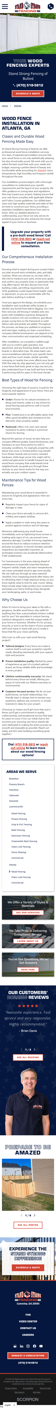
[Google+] (15, 1346)
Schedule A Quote (28, 1267)
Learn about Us (28, 940)
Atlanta (41, 170)
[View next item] (34, 1049)
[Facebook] (34, 1346)
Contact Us (28, 1328)
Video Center (28, 1321)
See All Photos (28, 1224)
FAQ (28, 1314)
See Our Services (28, 912)
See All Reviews (28, 1057)
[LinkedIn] (21, 1346)
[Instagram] (28, 1346)
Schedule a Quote (28, 93)
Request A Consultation (28, 1355)
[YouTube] (41, 1346)
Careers (28, 1334)
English (8, 1405)
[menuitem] (29, 778)
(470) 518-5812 (30, 85)
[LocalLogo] (27, 6)
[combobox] (10, 1405)
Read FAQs (28, 969)
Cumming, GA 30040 (28, 1303)
